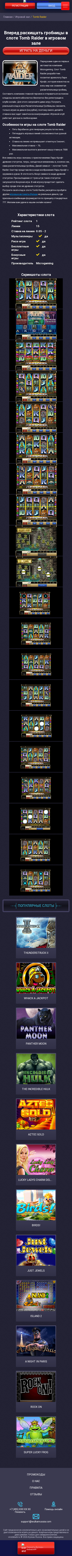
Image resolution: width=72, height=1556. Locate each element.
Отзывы (36, 1494)
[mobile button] (65, 6)
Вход (52, 5)
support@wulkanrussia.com (36, 1521)
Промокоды (36, 1474)
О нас (36, 1481)
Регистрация (20, 5)
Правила (36, 1487)
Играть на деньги (36, 51)
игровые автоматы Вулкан (24, 194)
